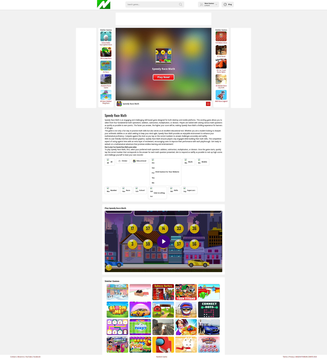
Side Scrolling (159, 193)
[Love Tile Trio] (208, 344)
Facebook (36, 357)
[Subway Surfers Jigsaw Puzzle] (163, 292)
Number (113, 190)
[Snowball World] (186, 344)
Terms (285, 357)
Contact (13, 357)
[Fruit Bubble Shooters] (140, 344)
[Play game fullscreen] (208, 104)
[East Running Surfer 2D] (186, 309)
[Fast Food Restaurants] (186, 327)
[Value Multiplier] (140, 292)
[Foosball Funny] (140, 327)
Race (128, 190)
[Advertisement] (163, 19)
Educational (141, 161)
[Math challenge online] (117, 292)
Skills (176, 190)
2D (111, 162)
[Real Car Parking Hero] (208, 327)
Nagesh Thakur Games (103, 4)
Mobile (204, 162)
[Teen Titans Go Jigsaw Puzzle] (186, 292)
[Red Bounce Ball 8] (208, 292)
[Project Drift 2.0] (140, 309)
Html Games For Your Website (167, 172)
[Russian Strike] (163, 327)
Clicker (124, 161)
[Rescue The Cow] (163, 309)
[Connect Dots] (208, 309)
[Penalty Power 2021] (117, 344)
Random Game (161, 357)
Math (190, 162)
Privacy (291, 357)
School (142, 190)
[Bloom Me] (117, 309)
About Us (20, 357)
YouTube (29, 357)
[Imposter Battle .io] (163, 344)
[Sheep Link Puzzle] (117, 327)
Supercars (191, 190)
